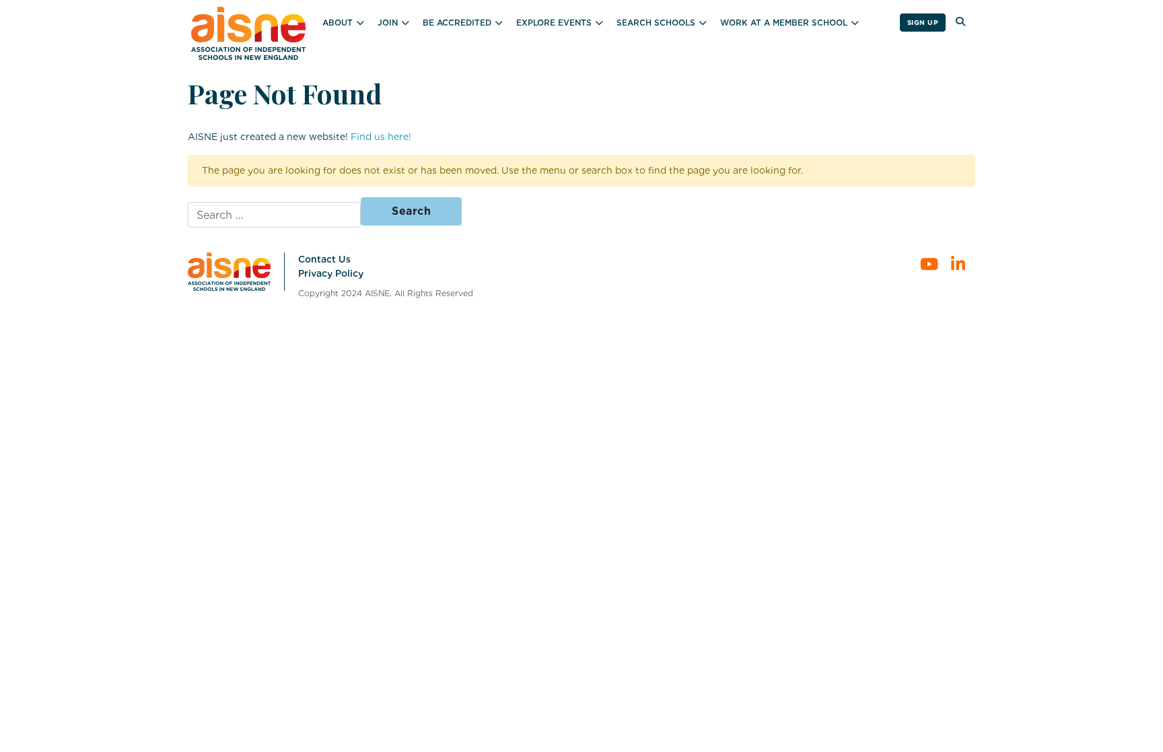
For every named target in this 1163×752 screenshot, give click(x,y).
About (337, 23)
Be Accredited (457, 23)
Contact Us (324, 259)
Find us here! (381, 136)
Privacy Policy (330, 273)
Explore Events (554, 23)
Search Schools (655, 23)
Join (388, 23)
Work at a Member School (783, 23)
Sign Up (923, 22)
